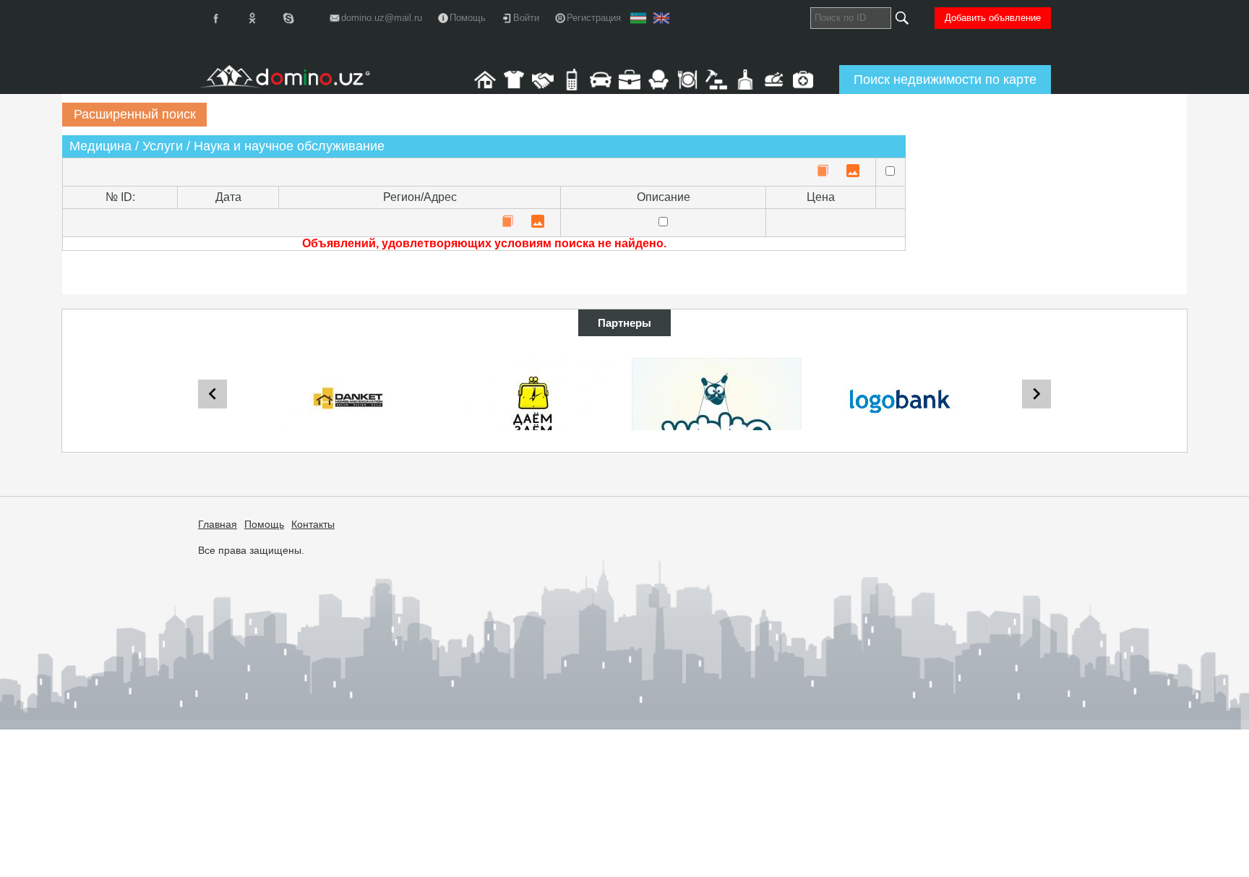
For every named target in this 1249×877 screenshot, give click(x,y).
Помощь (264, 524)
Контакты (313, 524)
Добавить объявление (993, 17)
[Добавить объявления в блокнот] (822, 172)
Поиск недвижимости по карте (945, 79)
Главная (217, 524)
